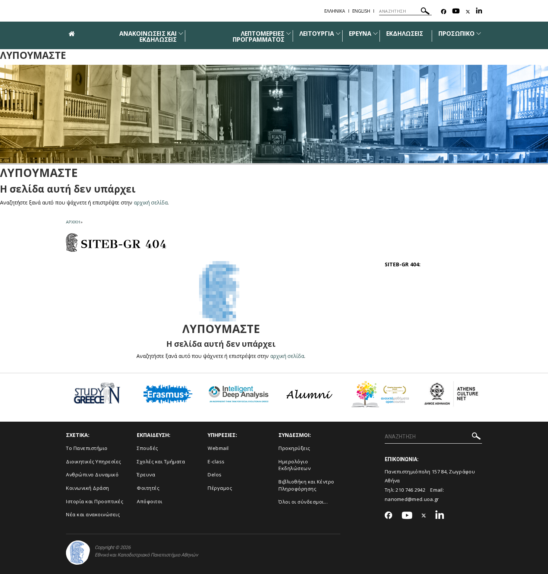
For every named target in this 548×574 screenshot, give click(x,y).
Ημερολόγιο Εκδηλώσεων (294, 465)
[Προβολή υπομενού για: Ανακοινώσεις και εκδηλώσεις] (181, 33)
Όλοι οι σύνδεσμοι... (303, 501)
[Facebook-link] (443, 12)
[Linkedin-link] (479, 12)
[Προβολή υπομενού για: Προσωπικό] (479, 33)
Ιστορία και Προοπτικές (94, 501)
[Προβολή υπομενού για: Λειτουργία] (338, 33)
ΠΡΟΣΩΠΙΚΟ (456, 33)
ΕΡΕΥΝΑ (360, 33)
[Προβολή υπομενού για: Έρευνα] (375, 33)
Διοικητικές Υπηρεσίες (93, 461)
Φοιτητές (148, 488)
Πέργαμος (220, 488)
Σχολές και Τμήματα (161, 461)
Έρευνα (146, 474)
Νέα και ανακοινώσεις (93, 514)
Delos (215, 474)
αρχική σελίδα (151, 202)
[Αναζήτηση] (425, 12)
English (361, 11)
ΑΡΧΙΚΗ (73, 222)
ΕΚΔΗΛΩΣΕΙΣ (404, 33)
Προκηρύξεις (294, 448)
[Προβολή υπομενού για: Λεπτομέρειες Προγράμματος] (288, 33)
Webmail (218, 448)
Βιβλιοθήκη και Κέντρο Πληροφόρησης (306, 485)
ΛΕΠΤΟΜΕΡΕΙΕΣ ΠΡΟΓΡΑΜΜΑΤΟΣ (259, 36)
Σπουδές (147, 448)
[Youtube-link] (456, 12)
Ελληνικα (334, 11)
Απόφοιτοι (150, 501)
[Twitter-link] (468, 12)
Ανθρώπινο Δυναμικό (92, 474)
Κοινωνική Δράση (87, 488)
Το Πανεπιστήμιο (87, 448)
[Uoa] (78, 552)
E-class (216, 461)
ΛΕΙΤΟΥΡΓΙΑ (316, 33)
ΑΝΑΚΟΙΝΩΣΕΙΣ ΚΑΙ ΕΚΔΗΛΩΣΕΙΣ (148, 36)
